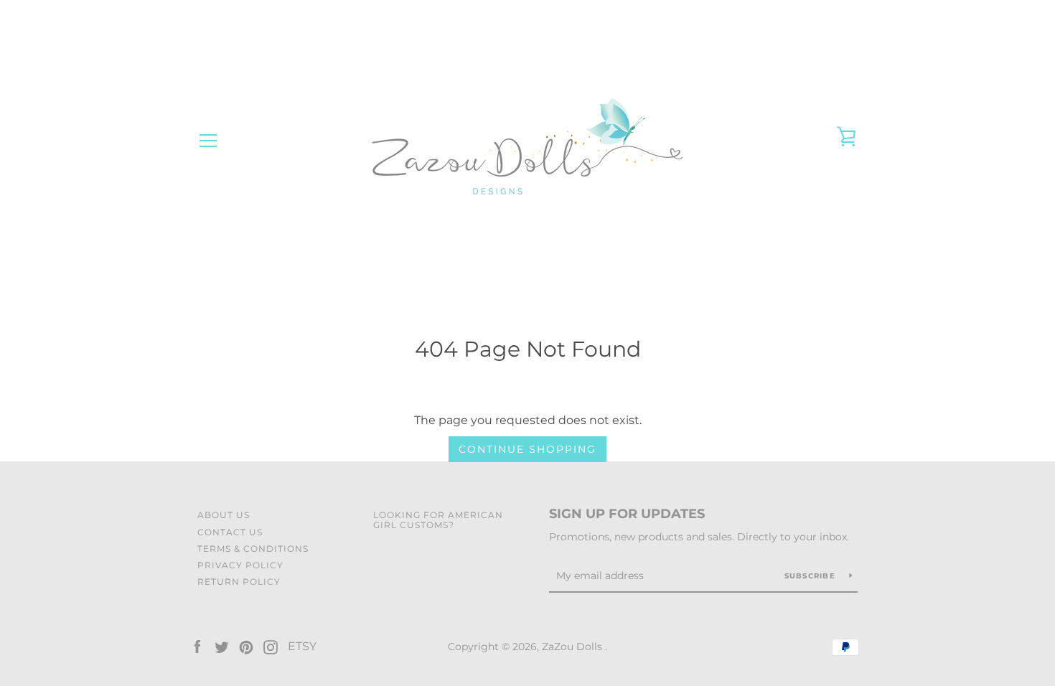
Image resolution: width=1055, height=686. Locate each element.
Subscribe (811, 576)
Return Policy (239, 581)
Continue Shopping (527, 449)
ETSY (302, 646)
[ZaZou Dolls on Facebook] (197, 646)
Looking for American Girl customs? (438, 519)
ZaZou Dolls (573, 646)
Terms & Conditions (253, 548)
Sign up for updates (627, 514)
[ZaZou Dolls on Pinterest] (246, 646)
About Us (223, 514)
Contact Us (230, 532)
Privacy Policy (240, 565)
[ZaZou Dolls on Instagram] (270, 646)
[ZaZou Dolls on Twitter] (222, 646)
